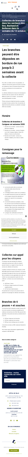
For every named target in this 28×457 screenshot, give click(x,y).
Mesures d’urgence (14, 433)
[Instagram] (14, 420)
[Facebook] (11, 420)
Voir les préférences (14, 237)
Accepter (14, 230)
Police (14, 429)
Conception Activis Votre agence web (14, 453)
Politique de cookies (13, 240)
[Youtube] (17, 420)
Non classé (8, 14)
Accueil (3, 14)
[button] (26, 216)
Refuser (14, 233)
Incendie (14, 431)
